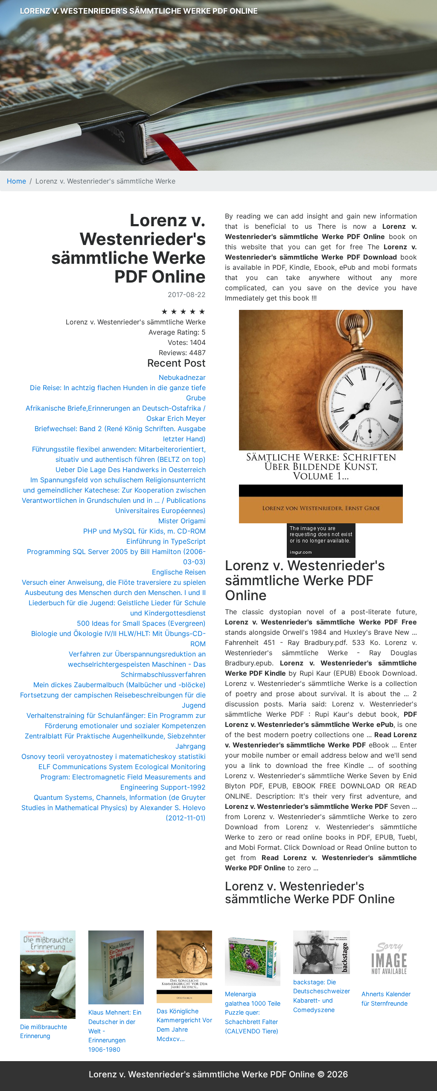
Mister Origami (182, 520)
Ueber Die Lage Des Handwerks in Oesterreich (130, 469)
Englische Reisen (179, 572)
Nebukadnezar (182, 377)
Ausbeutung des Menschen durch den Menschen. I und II (115, 592)
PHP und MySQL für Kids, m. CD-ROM (144, 531)
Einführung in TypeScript (166, 541)
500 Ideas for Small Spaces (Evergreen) (141, 623)
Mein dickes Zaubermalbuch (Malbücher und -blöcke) (119, 684)
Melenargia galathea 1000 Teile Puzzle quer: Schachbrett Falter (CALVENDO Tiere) (252, 1012)
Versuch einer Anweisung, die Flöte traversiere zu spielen (114, 582)
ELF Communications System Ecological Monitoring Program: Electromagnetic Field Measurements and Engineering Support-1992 (122, 776)
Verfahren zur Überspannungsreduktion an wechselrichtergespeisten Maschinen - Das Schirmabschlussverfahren (137, 664)
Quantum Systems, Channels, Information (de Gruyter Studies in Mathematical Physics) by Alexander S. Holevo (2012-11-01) (113, 807)
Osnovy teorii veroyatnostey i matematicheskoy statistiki (113, 756)
